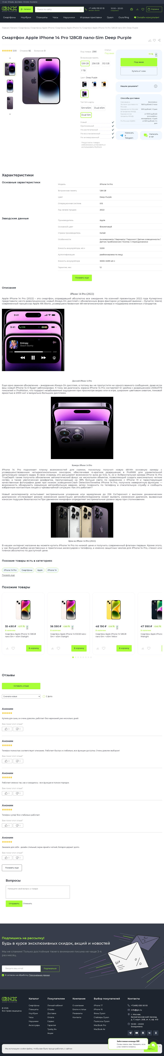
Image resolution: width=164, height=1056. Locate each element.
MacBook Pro (100, 1025)
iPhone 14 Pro (10, 570)
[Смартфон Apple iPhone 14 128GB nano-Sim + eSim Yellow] (113, 610)
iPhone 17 (98, 1005)
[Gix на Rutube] (143, 1033)
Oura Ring (124, 17)
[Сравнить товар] (7, 648)
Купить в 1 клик (139, 71)
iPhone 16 (98, 1009)
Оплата (26, 2)
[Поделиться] (159, 40)
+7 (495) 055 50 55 (96, 8)
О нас (4, 2)
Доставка (18, 2)
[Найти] (81, 9)
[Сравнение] (149, 40)
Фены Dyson (99, 1013)
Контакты (33, 2)
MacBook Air (99, 1029)
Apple (40, 570)
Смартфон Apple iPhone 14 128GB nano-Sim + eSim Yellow (111, 635)
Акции (50, 1033)
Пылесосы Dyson (102, 1021)
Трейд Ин (52, 1029)
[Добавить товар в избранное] (13, 648)
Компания (79, 998)
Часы (55, 17)
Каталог (34, 998)
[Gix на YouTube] (136, 1033)
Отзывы (11, 2)
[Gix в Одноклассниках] (155, 1033)
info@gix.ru (136, 1010)
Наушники (69, 17)
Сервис (50, 1021)
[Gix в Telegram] (130, 1033)
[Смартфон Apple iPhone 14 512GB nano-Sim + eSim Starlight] (68, 610)
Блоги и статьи (79, 1009)
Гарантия (51, 1025)
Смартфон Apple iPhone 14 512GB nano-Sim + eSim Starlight (68, 635)
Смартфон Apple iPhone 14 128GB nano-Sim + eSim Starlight (20, 635)
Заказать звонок (94, 10)
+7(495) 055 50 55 (139, 1005)
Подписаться (50, 968)
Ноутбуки (26, 17)
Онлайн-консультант (148, 17)
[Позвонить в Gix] (86, 9)
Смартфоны (9, 17)
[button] (73, 657)
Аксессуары (34, 1025)
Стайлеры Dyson (101, 1017)
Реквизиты (78, 1013)
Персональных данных (39, 975)
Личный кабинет (55, 1005)
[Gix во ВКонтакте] (149, 1033)
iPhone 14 (52, 570)
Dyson (110, 17)
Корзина (155, 9)
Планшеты (42, 17)
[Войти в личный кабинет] (131, 9)
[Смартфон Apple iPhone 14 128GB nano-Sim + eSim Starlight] (23, 610)
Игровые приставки (91, 17)
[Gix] (9, 9)
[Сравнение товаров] (137, 9)
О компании (78, 1005)
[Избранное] (143, 9)
